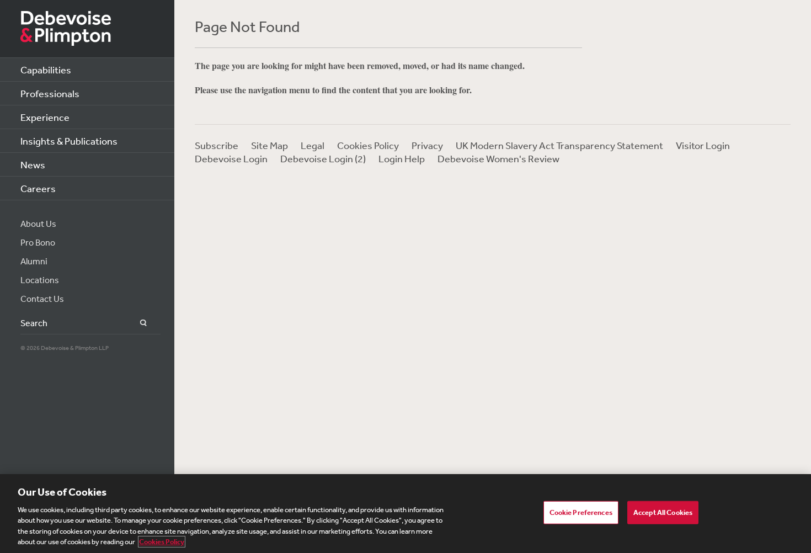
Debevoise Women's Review (498, 158)
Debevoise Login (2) (323, 158)
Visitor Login (703, 145)
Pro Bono (37, 242)
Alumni (33, 261)
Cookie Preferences (580, 512)
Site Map (269, 145)
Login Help (401, 158)
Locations (39, 279)
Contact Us (42, 298)
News (32, 164)
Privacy (427, 145)
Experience (45, 117)
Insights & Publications (69, 141)
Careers (38, 188)
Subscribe (216, 145)
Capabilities (45, 69)
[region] (405, 513)
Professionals (49, 93)
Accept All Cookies (662, 512)
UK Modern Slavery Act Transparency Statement (559, 145)
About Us (38, 223)
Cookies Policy (368, 145)
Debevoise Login (231, 158)
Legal (312, 145)
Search (137, 323)
